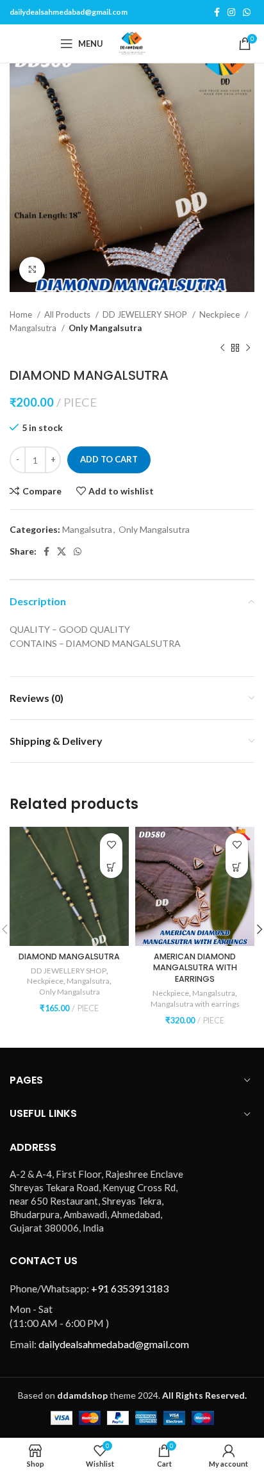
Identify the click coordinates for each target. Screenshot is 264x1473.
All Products (68, 314)
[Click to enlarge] (32, 269)
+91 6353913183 (130, 1288)
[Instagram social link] (231, 12)
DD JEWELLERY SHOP (146, 314)
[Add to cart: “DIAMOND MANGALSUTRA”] (111, 867)
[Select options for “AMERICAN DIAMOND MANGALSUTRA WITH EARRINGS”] (237, 867)
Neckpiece (220, 314)
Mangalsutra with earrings (195, 1004)
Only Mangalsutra (105, 328)
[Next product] (248, 348)
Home (22, 314)
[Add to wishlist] (111, 844)
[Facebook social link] (217, 12)
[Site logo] (132, 42)
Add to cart (109, 459)
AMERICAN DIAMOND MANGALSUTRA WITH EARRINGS (195, 967)
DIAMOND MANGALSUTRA (69, 956)
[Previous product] (222, 348)
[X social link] (61, 551)
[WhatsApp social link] (246, 12)
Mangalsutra (34, 328)
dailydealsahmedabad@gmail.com (69, 12)
